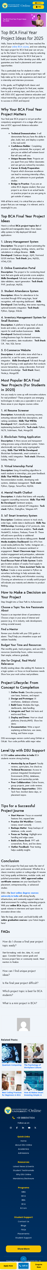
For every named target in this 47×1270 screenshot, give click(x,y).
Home (24, 1140)
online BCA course (20, 46)
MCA (23, 1196)
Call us (25, 1265)
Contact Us (23, 1221)
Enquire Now (38, 1265)
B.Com (23, 1208)
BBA (23, 1200)
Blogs (23, 1225)
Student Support (23, 1237)
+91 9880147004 (25, 1117)
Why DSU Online (23, 1174)
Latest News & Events (23, 1166)
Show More (23, 1248)
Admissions (23, 1153)
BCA (24, 1204)
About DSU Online (23, 1145)
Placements (23, 1233)
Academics (23, 1149)
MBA (24, 1191)
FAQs (23, 1229)
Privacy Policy (12, 1261)
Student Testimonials (23, 1170)
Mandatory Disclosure (23, 1178)
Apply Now (8, 1266)
